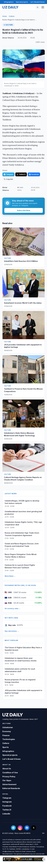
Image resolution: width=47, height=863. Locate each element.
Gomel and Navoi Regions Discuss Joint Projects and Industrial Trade (22, 545)
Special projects (22, 2)
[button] (38, 7)
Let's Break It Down (37, 2)
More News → (10, 576)
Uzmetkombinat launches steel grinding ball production (23, 512)
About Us (6, 768)
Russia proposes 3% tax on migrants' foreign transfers (20, 681)
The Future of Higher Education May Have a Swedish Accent (23, 648)
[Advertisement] (23, 859)
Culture (11, 16)
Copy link (9, 179)
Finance (6, 735)
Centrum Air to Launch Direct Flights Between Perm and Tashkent (20, 566)
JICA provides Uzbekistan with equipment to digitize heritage (23, 691)
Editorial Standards (11, 788)
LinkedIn (6, 814)
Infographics (8, 2)
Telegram (9, 174)
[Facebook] (26, 827)
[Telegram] (13, 827)
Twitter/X (22, 174)
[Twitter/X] (33, 827)
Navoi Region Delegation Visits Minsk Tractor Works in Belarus (21, 555)
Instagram (7, 802)
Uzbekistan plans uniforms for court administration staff (20, 670)
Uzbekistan (7, 727)
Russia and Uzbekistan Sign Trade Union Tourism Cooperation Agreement (22, 534)
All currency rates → (12, 608)
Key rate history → (12, 631)
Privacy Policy (8, 776)
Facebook (35, 174)
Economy (6, 731)
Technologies (8, 739)
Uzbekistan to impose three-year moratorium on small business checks (21, 659)
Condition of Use (10, 772)
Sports (5, 747)
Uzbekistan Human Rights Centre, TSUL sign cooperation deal (23, 523)
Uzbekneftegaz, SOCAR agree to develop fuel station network (22, 502)
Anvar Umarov (8, 38)
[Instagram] (20, 827)
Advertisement (9, 784)
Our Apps (6, 780)
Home (4, 16)
